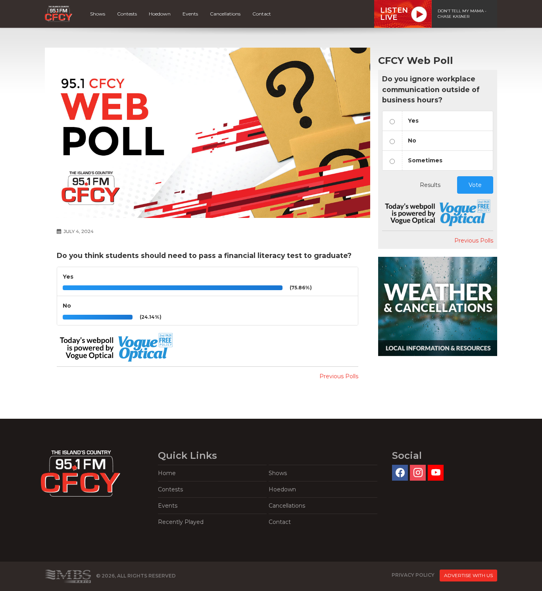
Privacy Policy (413, 575)
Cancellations (225, 14)
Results (430, 185)
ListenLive (394, 14)
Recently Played (181, 522)
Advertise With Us (468, 575)
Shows (97, 14)
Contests (127, 14)
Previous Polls (338, 376)
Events (190, 14)
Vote (475, 185)
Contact (261, 14)
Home (167, 473)
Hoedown (160, 14)
